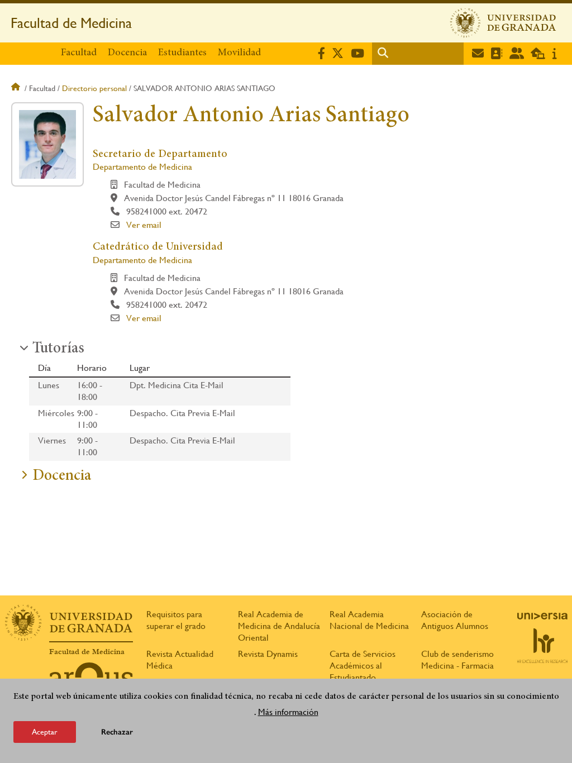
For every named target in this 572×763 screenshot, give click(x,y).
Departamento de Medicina (142, 166)
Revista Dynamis (268, 653)
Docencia (127, 53)
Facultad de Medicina (71, 23)
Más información (288, 712)
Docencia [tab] (61, 476)
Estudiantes (182, 53)
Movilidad (239, 53)
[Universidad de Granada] (503, 23)
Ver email (143, 225)
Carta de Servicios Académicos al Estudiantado (362, 665)
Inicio (16, 88)
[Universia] (542, 616)
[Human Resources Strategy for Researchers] (542, 645)
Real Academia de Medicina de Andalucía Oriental (279, 626)
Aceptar (45, 731)
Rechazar (117, 732)
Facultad (79, 53)
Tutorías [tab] (58, 349)
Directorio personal (94, 88)
